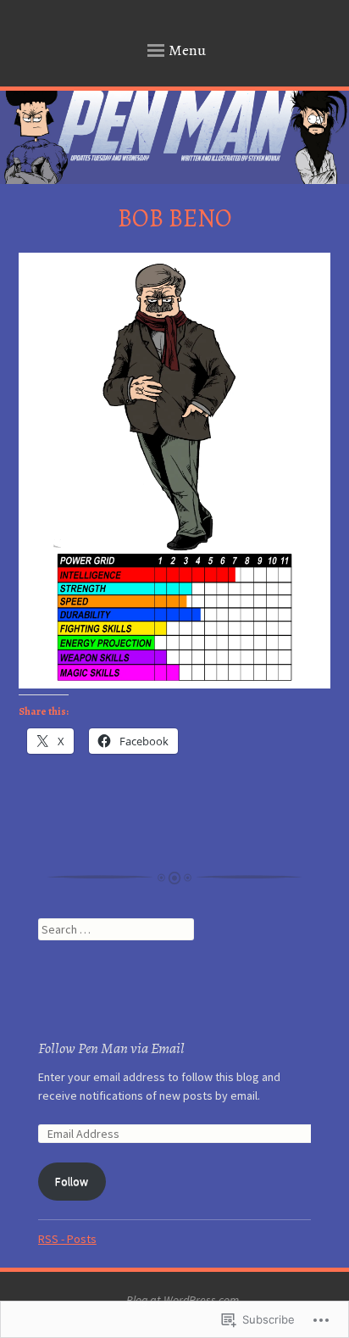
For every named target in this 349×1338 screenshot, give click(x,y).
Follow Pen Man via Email (111, 1048)
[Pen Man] (174, 137)
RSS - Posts (67, 1238)
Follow (71, 1181)
